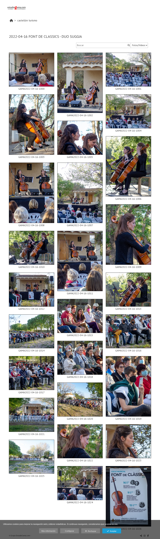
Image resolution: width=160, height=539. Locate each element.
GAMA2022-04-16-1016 (128, 350)
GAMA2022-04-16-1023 (128, 460)
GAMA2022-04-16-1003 (31, 157)
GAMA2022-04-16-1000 (31, 88)
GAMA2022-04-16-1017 (31, 392)
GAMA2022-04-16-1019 (128, 418)
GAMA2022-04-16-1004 (128, 130)
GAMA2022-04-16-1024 (80, 502)
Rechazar (91, 531)
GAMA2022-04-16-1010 (31, 266)
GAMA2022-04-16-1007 (80, 225)
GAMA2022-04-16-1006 (128, 198)
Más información (48, 531)
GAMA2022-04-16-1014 (31, 350)
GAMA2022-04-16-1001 (128, 88)
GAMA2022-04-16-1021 (31, 434)
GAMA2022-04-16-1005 (80, 157)
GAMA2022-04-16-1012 (31, 308)
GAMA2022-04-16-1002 (80, 115)
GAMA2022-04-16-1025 (31, 475)
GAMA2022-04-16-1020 (80, 418)
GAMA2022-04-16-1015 (80, 335)
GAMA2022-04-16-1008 (31, 225)
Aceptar (112, 531)
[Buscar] (128, 45)
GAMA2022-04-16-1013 (128, 308)
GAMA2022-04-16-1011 (80, 293)
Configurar (69, 531)
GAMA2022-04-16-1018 (80, 376)
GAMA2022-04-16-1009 (128, 266)
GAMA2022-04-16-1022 (80, 460)
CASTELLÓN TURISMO (27, 20)
